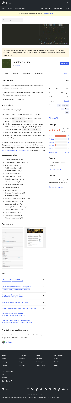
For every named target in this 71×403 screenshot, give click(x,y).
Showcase (22, 355)
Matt (4, 374)
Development (39, 73)
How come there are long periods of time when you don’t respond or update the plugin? (17, 321)
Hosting (4, 362)
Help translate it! (48, 13)
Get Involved (58, 355)
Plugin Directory (7, 8)
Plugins (21, 362)
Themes (22, 359)
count (59, 105)
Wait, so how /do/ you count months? (15, 302)
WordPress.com (8, 371)
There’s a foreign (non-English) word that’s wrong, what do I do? (13, 314)
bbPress (5, 378)
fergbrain (18, 65)
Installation (26, 73)
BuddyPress (7, 381)
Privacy (4, 365)
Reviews (15, 73)
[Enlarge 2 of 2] (43, 230)
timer (67, 112)
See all (67, 152)
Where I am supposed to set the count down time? (19, 308)
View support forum (55, 169)
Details (6, 73)
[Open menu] (68, 3)
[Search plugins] (21, 20)
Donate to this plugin (56, 187)
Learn (38, 355)
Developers (40, 362)
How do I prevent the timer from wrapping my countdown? (12, 280)
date (62, 109)
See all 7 (66, 101)
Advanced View (54, 118)
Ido (7, 389)
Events (56, 359)
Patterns (22, 365)
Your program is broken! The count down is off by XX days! (12, 296)
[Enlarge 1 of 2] (20, 230)
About (4, 355)
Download (64, 63)
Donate (57, 362)
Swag (56, 365)
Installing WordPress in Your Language (15, 150)
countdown (65, 105)
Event (66, 109)
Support (66, 73)
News (4, 359)
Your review (53, 152)
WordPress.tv (41, 365)
